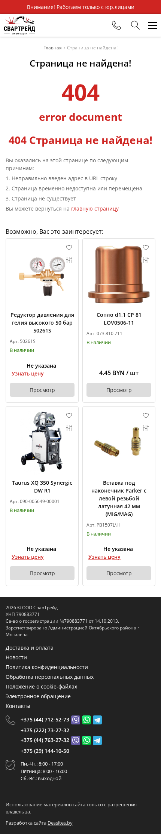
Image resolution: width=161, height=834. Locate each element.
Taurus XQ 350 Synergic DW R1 (42, 486)
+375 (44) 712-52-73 (45, 719)
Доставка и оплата (30, 647)
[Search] (135, 25)
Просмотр (42, 389)
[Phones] (116, 25)
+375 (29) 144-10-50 (45, 750)
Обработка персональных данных (50, 676)
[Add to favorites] (69, 247)
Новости (16, 657)
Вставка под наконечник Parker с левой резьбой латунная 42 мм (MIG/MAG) (118, 498)
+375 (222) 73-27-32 (45, 730)
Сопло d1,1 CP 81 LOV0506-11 (119, 318)
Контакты (18, 705)
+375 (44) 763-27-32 (45, 739)
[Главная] (19, 25)
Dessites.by (60, 822)
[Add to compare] (69, 260)
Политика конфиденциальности (47, 667)
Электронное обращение (38, 696)
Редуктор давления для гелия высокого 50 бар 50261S (42, 322)
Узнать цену (28, 373)
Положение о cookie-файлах (41, 686)
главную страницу (95, 208)
